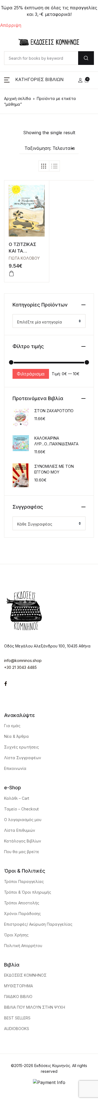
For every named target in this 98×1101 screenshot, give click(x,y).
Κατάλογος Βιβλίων (22, 841)
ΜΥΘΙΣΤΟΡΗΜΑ (18, 986)
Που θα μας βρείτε (21, 851)
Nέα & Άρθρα (16, 736)
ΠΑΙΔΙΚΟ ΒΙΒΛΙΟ (18, 996)
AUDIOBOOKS (16, 1028)
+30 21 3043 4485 (20, 667)
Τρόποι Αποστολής (21, 903)
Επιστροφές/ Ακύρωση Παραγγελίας (38, 924)
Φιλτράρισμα (31, 374)
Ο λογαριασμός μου (22, 819)
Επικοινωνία (15, 768)
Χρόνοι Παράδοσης (22, 913)
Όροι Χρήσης (16, 935)
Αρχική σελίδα (17, 98)
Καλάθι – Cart (16, 798)
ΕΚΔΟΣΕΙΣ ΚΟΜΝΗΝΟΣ (25, 975)
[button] (34, 80)
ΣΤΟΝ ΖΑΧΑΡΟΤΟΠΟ (54, 410)
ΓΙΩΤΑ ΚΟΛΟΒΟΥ (24, 258)
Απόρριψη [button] (10, 25)
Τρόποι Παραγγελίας (24, 881)
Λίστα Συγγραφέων (22, 757)
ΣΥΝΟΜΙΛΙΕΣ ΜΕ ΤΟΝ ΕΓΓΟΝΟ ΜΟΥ (54, 469)
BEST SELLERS (17, 1018)
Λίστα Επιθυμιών (19, 830)
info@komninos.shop (23, 660)
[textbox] (46, 322)
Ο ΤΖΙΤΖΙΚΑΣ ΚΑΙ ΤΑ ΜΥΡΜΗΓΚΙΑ (22, 251)
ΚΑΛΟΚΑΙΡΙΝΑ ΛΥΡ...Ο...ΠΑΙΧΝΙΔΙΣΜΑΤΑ (56, 441)
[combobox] (49, 321)
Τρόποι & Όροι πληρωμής (27, 892)
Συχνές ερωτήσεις (21, 747)
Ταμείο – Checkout (21, 809)
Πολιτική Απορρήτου (23, 945)
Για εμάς (12, 725)
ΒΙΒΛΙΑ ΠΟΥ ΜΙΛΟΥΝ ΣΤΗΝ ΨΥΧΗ (34, 1007)
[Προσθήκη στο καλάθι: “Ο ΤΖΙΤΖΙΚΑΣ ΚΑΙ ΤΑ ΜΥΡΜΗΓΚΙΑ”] (11, 273)
